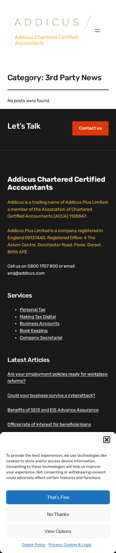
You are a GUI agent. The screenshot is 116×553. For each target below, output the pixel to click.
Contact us (90, 128)
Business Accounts (39, 323)
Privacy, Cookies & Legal (70, 545)
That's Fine (58, 497)
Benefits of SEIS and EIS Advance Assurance (53, 410)
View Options (58, 531)
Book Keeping (33, 330)
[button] (107, 440)
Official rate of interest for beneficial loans (49, 424)
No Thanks (58, 514)
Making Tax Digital (38, 316)
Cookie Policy (33, 545)
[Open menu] (97, 30)
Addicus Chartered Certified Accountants (46, 40)
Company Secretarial (41, 337)
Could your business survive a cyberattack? (51, 395)
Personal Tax (32, 309)
